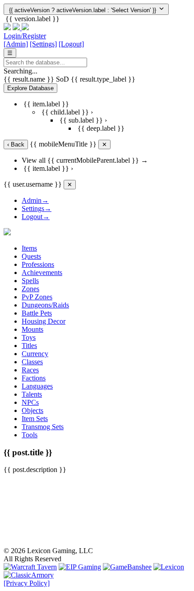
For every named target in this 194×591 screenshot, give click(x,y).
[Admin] (16, 44)
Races (30, 370)
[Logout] (71, 44)
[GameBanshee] (127, 567)
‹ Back (15, 144)
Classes (32, 362)
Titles (29, 345)
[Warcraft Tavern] (30, 567)
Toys (29, 337)
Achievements (42, 272)
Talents (32, 394)
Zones (30, 289)
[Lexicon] (168, 567)
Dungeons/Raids (45, 305)
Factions (34, 378)
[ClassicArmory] (29, 575)
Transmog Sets (43, 427)
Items (29, 248)
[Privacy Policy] (27, 583)
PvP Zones (37, 297)
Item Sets (35, 418)
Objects (32, 410)
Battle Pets (37, 313)
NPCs (30, 402)
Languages (37, 386)
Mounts (32, 329)
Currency (35, 353)
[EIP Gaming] (80, 567)
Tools (29, 435)
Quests (31, 256)
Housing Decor (43, 321)
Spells (30, 280)
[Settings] (43, 44)
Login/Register (25, 36)
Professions (38, 264)
